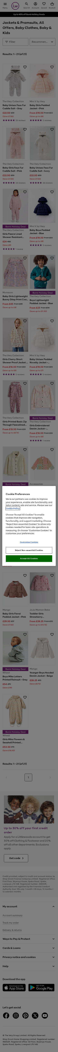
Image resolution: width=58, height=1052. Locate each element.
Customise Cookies (29, 542)
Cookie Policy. (13, 508)
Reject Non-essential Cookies (29, 550)
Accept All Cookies (29, 558)
